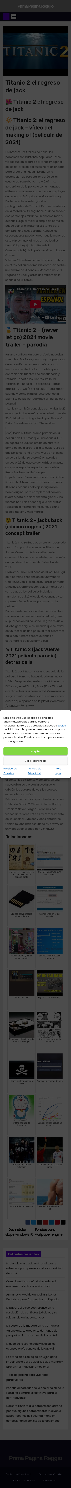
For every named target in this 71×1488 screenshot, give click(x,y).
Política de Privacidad (34, 771)
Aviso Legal (58, 771)
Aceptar (35, 751)
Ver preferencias (35, 761)
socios (62, 725)
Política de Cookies (10, 771)
